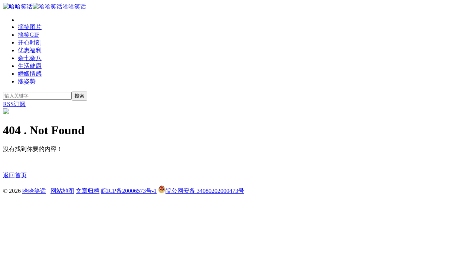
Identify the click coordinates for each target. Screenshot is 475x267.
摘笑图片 (30, 27)
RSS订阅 (14, 104)
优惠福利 (30, 50)
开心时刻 (30, 42)
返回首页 (15, 175)
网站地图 (62, 191)
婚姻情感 (30, 73)
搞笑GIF (28, 35)
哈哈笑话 (74, 6)
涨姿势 (27, 81)
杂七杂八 (30, 58)
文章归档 (87, 191)
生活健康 (30, 66)
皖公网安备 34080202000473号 (205, 191)
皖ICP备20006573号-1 (129, 191)
